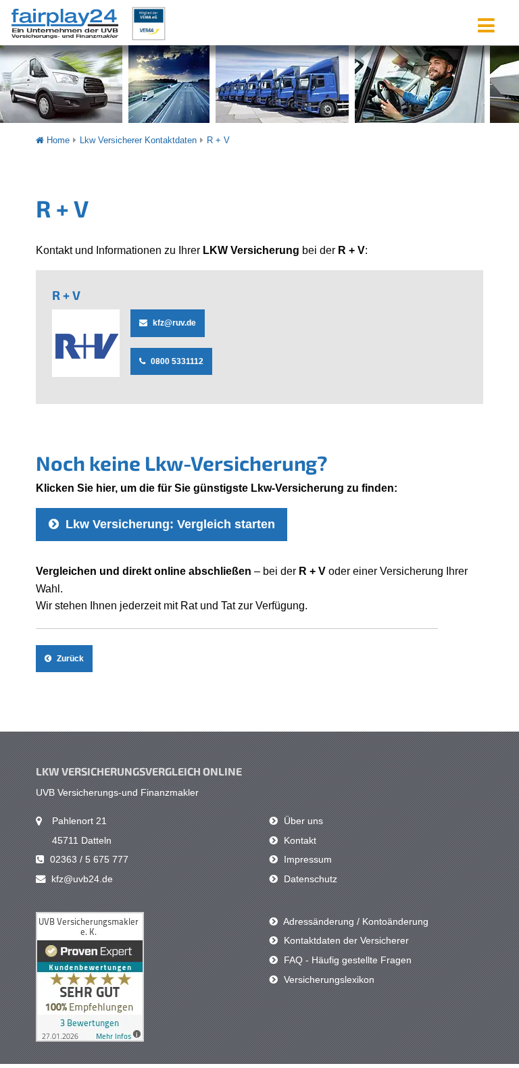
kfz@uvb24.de (81, 878)
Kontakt (298, 840)
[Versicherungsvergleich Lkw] (87, 22)
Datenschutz (309, 878)
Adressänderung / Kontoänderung (354, 921)
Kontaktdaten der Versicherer (345, 940)
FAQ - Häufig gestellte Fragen (346, 960)
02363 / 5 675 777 (87, 859)
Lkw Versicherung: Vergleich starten (168, 524)
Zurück (69, 658)
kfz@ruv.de (173, 323)
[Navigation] (486, 24)
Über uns (302, 820)
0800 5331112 (176, 361)
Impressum (306, 859)
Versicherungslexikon (327, 979)
